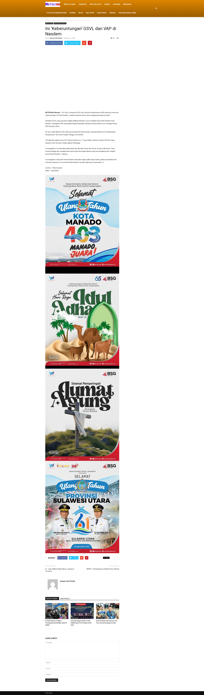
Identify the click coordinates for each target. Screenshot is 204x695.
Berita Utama (69, 4)
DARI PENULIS (65, 599)
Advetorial (102, 13)
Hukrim (72, 13)
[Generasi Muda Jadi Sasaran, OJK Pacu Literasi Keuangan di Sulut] (107, 611)
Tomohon (82, 4)
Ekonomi (116, 4)
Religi (80, 13)
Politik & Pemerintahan (57, 13)
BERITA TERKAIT (52, 599)
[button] (156, 8)
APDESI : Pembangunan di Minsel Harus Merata (102, 569)
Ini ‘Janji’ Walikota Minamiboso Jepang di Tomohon (59, 570)
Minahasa (127, 4)
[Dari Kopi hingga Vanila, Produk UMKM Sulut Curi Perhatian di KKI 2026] (82, 611)
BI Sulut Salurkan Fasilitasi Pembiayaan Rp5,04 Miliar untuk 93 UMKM (56, 623)
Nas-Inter (90, 13)
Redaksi (113, 13)
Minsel (107, 4)
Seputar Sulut (95, 4)
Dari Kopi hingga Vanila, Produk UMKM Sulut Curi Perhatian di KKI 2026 (81, 623)
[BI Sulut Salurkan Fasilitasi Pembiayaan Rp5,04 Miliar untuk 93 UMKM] (56, 611)
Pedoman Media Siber (127, 13)
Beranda (47, 20)
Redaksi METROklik (56, 38)
